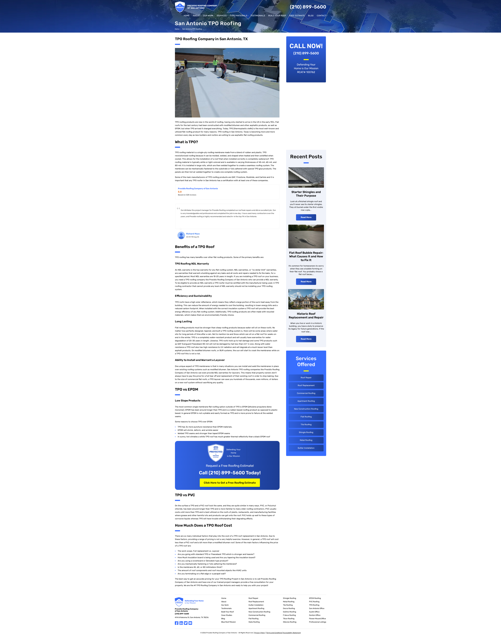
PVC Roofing (314, 602)
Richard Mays (193, 233)
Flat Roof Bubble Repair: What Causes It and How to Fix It (306, 256)
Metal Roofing (306, 440)
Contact (321, 15)
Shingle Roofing (306, 432)
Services (221, 15)
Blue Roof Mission (228, 622)
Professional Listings (317, 622)
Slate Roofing (254, 622)
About (196, 15)
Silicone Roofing (289, 622)
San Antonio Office (316, 608)
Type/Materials (238, 15)
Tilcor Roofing (288, 618)
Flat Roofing (306, 417)
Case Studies (226, 615)
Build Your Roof (277, 15)
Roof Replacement (306, 385)
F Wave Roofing (289, 615)
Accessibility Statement (292, 633)
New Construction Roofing (306, 409)
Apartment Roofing (306, 401)
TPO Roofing (314, 605)
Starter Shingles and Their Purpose (306, 193)
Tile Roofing (306, 424)
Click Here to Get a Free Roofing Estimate (230, 482)
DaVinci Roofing (289, 612)
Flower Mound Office (317, 618)
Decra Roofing (289, 608)
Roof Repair (306, 377)
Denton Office (314, 615)
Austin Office (314, 612)
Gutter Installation (306, 448)
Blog (311, 15)
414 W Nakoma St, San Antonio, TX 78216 (191, 617)
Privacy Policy (259, 633)
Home (187, 15)
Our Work (208, 15)
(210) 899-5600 (308, 7)
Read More (306, 217)
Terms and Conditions (274, 633)
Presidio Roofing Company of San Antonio (198, 188)
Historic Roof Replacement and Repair (306, 315)
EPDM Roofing (315, 598)
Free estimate (297, 15)
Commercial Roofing (306, 393)
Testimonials (257, 15)
